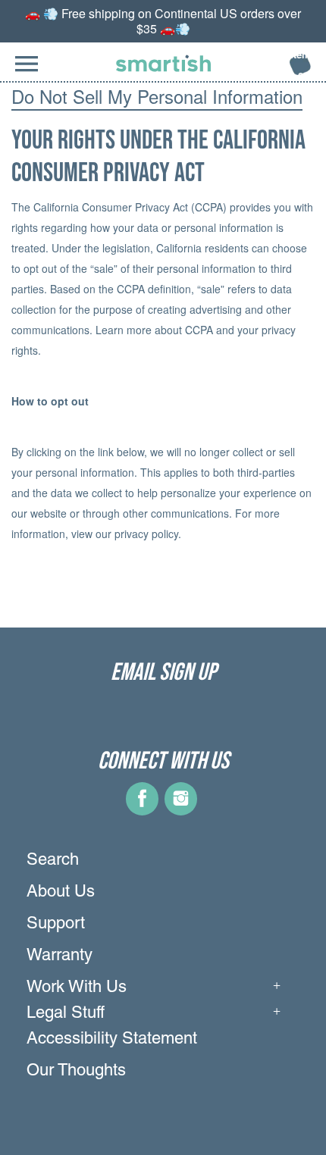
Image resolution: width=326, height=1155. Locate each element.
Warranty (59, 956)
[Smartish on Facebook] (142, 810)
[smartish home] (163, 63)
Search (53, 861)
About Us (61, 892)
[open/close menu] (26, 71)
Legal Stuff (66, 1014)
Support (56, 924)
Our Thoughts (76, 1071)
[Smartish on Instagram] (181, 810)
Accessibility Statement (112, 1039)
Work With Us (77, 988)
